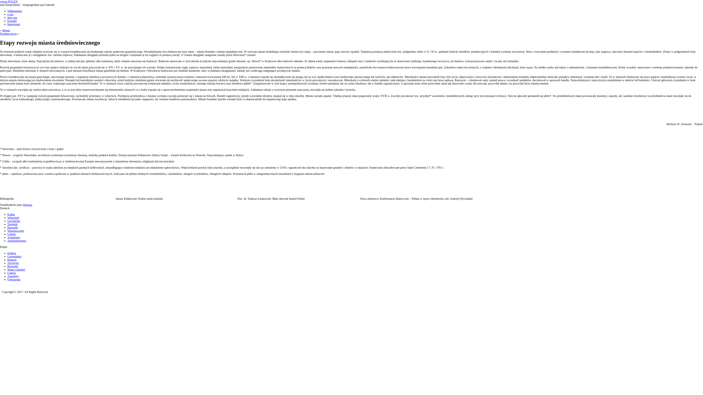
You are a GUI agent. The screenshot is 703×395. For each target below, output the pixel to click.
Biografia (12, 266)
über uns (12, 17)
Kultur (11, 214)
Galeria (11, 272)
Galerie (11, 234)
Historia (27, 204)
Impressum (13, 24)
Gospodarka (14, 256)
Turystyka (13, 263)
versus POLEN (9, 1)
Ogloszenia (13, 279)
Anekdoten (13, 237)
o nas (10, 14)
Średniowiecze (8, 33)
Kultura (11, 253)
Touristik (12, 224)
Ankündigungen (16, 240)
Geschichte (13, 221)
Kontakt (12, 20)
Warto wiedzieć (16, 269)
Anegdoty (13, 276)
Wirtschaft (13, 217)
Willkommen (14, 11)
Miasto (6, 30)
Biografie (12, 227)
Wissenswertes (15, 230)
